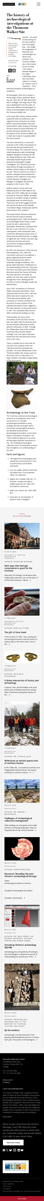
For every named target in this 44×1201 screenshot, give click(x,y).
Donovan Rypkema (23, 562)
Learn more (7, 1116)
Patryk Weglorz (22, 870)
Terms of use (7, 1186)
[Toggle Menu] (38, 4)
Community (9, 558)
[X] (7, 1150)
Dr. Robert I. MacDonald (15, 813)
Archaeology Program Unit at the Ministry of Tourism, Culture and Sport (16, 1023)
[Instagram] (15, 1150)
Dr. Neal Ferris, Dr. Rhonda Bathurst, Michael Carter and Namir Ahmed (19, 938)
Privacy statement (8, 1184)
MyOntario (9, 625)
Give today (22, 1199)
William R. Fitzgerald (14, 675)
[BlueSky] (10, 1150)
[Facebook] (4, 1150)
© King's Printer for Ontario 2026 (13, 1181)
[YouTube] (22, 1150)
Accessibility (6, 1189)
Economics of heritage (15, 555)
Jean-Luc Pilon (21, 628)
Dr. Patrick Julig (22, 756)
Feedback (6, 1082)
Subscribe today (13, 1142)
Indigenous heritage (14, 621)
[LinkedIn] (18, 1150)
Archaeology (10, 556)
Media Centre (8, 1080)
